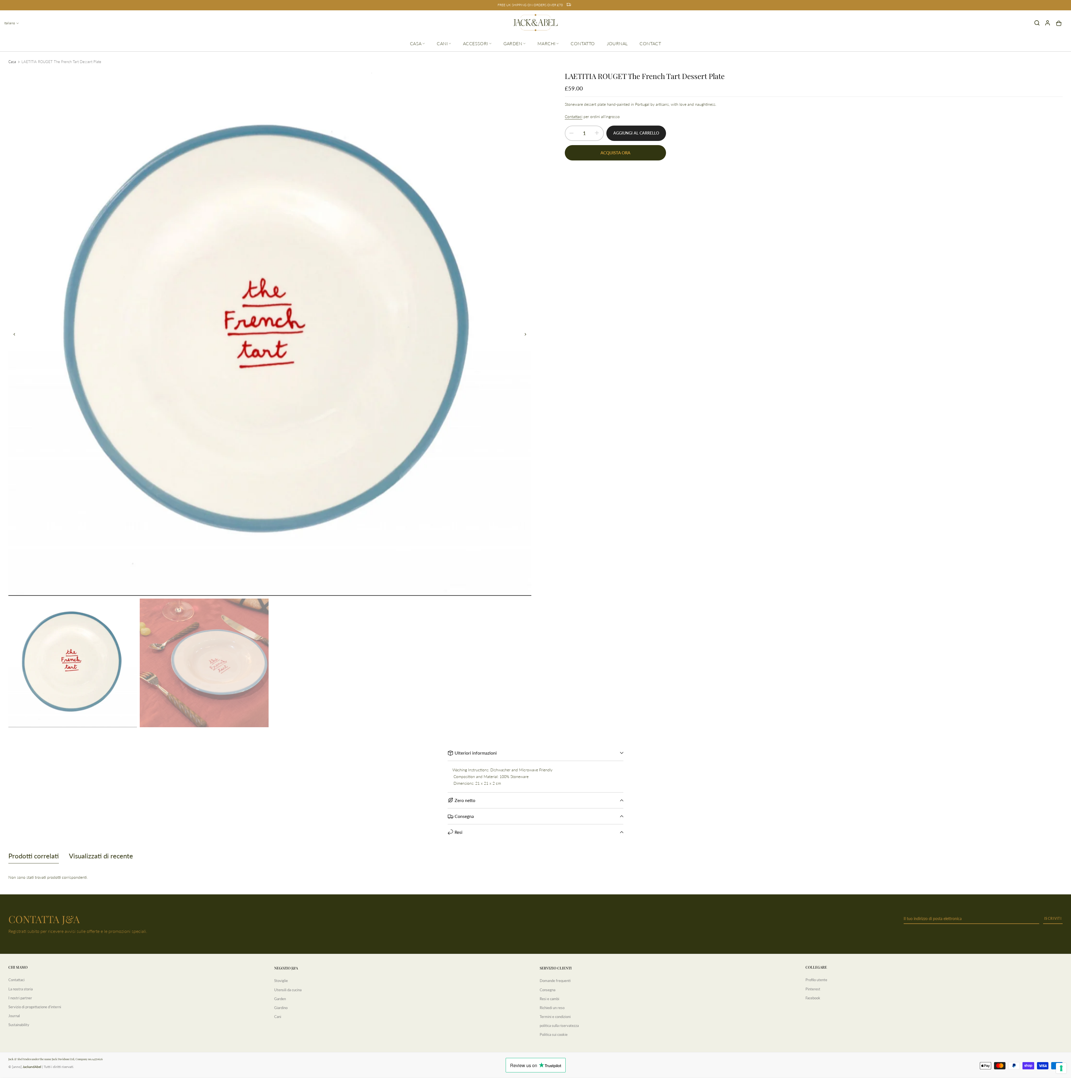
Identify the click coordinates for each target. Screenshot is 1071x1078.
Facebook (812, 998)
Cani (277, 1016)
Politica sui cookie (554, 1034)
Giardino (281, 1007)
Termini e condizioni (555, 1016)
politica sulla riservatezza (559, 1025)
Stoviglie (281, 980)
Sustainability (18, 1024)
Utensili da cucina (287, 990)
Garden (280, 999)
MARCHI (546, 43)
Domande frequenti (555, 980)
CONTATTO (583, 43)
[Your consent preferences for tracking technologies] (1061, 1068)
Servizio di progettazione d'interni (34, 1007)
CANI (442, 43)
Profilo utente (816, 980)
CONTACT (650, 43)
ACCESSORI (475, 43)
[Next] (522, 334)
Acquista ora (615, 152)
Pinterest (812, 989)
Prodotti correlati (33, 856)
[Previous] (17, 334)
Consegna (547, 990)
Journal (14, 1016)
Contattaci (573, 116)
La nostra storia (20, 989)
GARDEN (512, 43)
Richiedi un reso (552, 1007)
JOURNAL (617, 43)
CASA (416, 43)
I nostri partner (20, 998)
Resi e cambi (549, 999)
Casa (12, 61)
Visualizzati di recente (101, 856)
